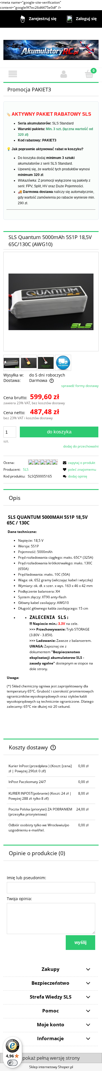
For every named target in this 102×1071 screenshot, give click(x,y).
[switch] (12, 1063)
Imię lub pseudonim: (26, 877)
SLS (26, 469)
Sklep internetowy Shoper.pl (51, 1066)
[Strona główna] (51, 47)
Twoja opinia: (19, 898)
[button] (13, 74)
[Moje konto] (63, 74)
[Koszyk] (89, 73)
